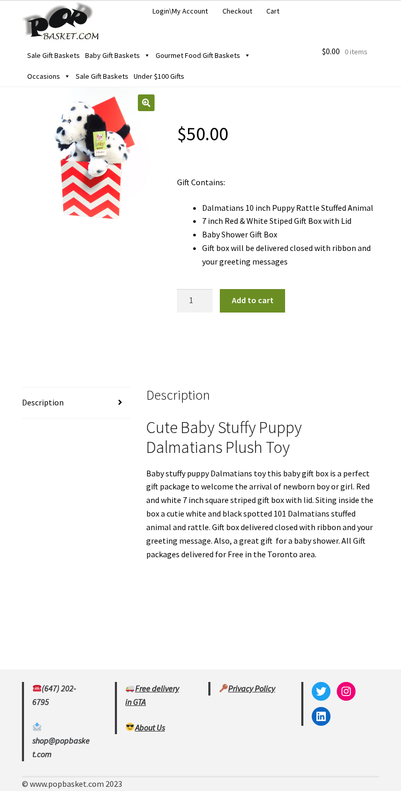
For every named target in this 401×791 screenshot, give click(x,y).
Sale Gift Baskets (53, 55)
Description (43, 402)
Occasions (43, 76)
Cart (272, 11)
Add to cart (253, 300)
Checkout (237, 11)
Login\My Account (180, 11)
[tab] (76, 403)
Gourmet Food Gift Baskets (198, 55)
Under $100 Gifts (159, 76)
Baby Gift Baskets (112, 55)
